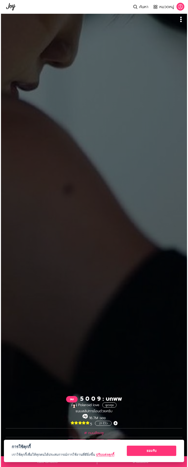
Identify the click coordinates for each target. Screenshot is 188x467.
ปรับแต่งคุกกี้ (105, 454)
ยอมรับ (151, 451)
